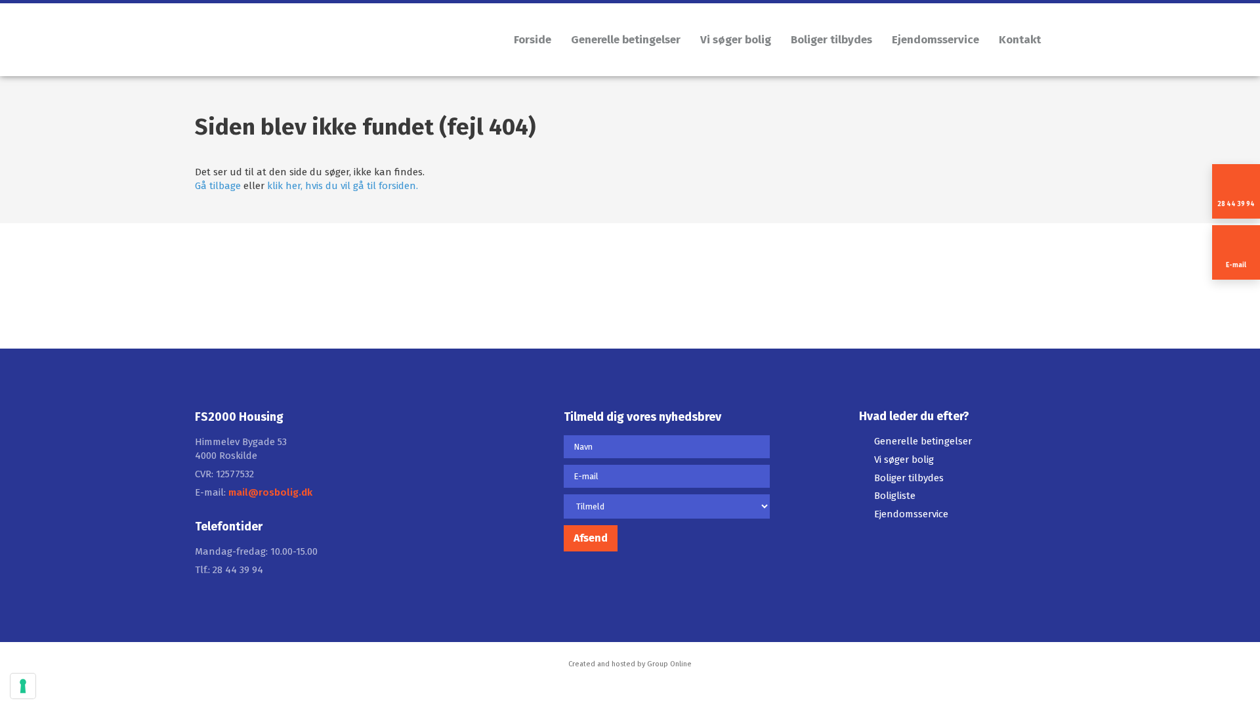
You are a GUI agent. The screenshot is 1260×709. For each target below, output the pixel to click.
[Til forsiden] (335, 42)
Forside (532, 40)
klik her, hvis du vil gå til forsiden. (342, 186)
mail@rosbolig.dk (270, 492)
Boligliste (894, 496)
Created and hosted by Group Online (630, 664)
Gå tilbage (218, 186)
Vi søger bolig (735, 40)
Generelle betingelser (626, 40)
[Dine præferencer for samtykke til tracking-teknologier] (22, 686)
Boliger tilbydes (831, 40)
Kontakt (1020, 40)
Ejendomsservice (935, 40)
